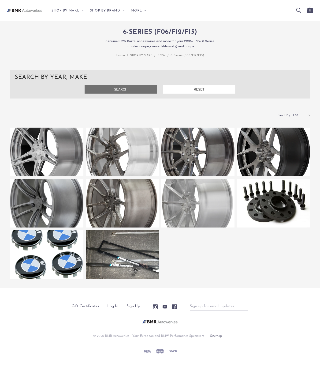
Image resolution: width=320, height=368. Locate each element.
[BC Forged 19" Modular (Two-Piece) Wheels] (273, 152)
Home (120, 55)
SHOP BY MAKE (141, 55)
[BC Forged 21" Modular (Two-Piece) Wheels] (122, 152)
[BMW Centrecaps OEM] (46, 254)
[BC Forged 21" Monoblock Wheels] (46, 203)
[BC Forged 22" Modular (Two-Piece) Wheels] (46, 152)
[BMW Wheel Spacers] (273, 203)
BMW (161, 55)
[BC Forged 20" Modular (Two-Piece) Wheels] (197, 152)
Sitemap (216, 336)
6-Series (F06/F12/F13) (187, 55)
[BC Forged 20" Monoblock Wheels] (122, 203)
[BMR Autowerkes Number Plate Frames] (122, 254)
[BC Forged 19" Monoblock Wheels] (197, 203)
